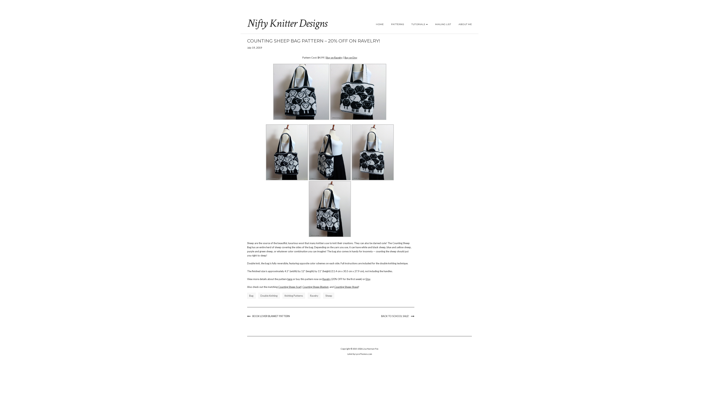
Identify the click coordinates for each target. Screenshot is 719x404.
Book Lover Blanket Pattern (271, 316)
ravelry (314, 295)
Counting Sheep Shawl (346, 286)
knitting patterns (294, 295)
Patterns (397, 24)
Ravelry (326, 279)
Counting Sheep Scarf (289, 286)
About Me (465, 24)
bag (251, 295)
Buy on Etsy (351, 57)
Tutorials (418, 24)
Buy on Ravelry (334, 57)
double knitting (268, 295)
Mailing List (443, 24)
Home (380, 24)
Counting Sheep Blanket (315, 286)
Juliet (350, 354)
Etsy (368, 279)
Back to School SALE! (395, 316)
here (289, 279)
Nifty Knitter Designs (287, 23)
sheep (328, 295)
